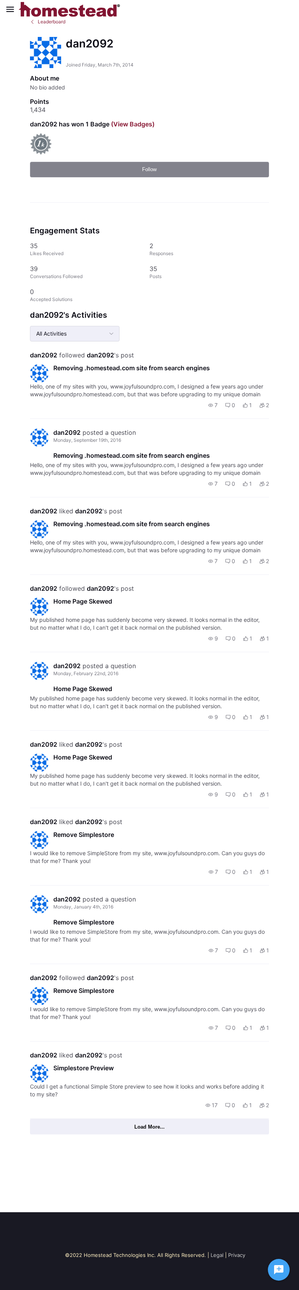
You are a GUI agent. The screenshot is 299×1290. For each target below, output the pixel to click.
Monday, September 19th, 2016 (87, 440)
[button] (213, 405)
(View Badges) (132, 124)
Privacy (236, 1255)
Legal (217, 1255)
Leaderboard (51, 22)
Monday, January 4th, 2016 (83, 907)
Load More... (149, 1127)
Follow (149, 169)
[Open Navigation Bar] (12, 9)
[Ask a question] (279, 1270)
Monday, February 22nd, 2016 (85, 673)
